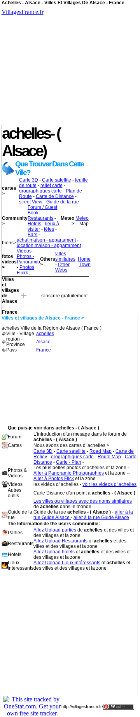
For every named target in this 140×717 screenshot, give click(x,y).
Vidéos (24, 251)
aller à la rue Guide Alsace (101, 517)
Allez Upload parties (54, 530)
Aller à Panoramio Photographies (68, 473)
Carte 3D (28, 180)
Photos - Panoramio (28, 259)
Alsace (43, 341)
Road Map (100, 451)
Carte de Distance (55, 196)
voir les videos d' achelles (109, 484)
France (43, 350)
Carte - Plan (68, 462)
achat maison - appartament (46, 240)
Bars (32, 234)
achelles (45, 333)
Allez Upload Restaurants (60, 541)
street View (30, 202)
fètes (49, 229)
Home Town (84, 261)
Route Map (109, 456)
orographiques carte (40, 191)
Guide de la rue (62, 202)
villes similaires (65, 256)
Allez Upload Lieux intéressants (66, 562)
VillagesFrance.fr (23, 12)
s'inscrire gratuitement (64, 295)
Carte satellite (56, 180)
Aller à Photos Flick (53, 478)
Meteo (82, 218)
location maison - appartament (49, 245)
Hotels (34, 223)
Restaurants (40, 218)
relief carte (51, 185)
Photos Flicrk (25, 270)
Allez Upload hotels (54, 552)
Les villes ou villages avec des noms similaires (82, 501)
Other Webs (62, 267)
